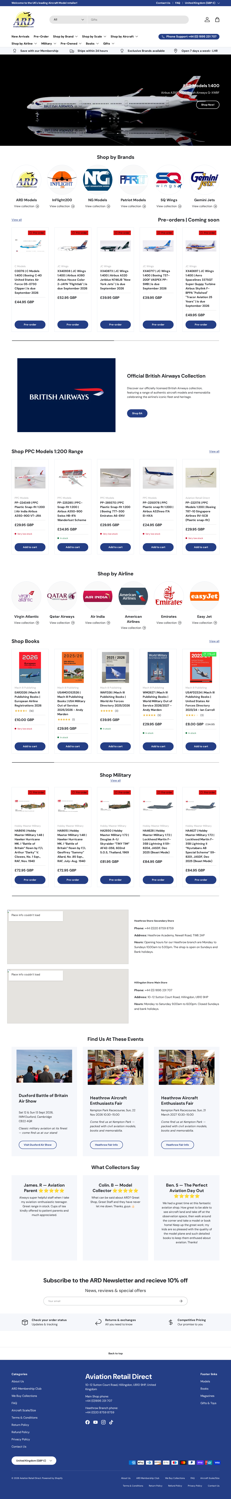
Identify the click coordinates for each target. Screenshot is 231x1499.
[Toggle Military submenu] (55, 43)
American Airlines (133, 619)
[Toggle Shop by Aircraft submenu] (136, 36)
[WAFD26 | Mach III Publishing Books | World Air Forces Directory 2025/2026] (115, 667)
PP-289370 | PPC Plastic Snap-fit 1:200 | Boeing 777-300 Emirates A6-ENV (115, 509)
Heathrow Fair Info (106, 1144)
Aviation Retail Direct (30, 1478)
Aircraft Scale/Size (24, 1410)
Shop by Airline (22, 43)
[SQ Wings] (169, 180)
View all (17, 220)
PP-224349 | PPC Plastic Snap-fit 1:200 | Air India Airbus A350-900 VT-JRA (30, 509)
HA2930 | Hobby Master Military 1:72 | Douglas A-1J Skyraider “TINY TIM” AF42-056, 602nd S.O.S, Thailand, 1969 (114, 841)
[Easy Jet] (204, 596)
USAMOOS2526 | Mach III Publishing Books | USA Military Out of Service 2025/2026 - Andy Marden (71, 703)
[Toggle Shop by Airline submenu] (35, 43)
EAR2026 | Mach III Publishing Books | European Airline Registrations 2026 (28, 699)
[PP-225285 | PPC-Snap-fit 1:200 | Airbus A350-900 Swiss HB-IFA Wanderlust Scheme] (72, 477)
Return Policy (20, 1425)
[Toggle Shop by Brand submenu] (76, 36)
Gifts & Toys (208, 1403)
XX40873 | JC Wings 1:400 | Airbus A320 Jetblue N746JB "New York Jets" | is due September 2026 (115, 279)
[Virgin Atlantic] (26, 596)
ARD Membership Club (27, 1389)
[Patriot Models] (133, 180)
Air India (98, 616)
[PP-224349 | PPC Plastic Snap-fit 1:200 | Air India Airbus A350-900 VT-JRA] (30, 477)
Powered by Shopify (52, 1478)
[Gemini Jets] (204, 180)
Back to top (115, 1353)
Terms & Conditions (25, 1417)
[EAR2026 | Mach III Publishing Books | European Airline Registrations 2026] (30, 667)
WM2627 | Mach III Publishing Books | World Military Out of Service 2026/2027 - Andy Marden (157, 701)
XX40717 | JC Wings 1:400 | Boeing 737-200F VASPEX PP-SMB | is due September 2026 (156, 279)
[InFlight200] (62, 180)
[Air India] (97, 596)
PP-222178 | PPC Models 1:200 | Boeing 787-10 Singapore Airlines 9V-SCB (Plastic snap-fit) (201, 511)
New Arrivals (20, 36)
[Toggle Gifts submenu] (113, 43)
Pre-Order (41, 36)
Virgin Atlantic (26, 616)
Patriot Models (133, 200)
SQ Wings (169, 200)
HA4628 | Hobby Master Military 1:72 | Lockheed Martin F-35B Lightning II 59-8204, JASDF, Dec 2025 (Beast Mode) (157, 841)
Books (90, 43)
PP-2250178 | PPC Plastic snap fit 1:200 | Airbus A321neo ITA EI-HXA (158, 509)
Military (46, 43)
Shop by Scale (92, 36)
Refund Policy (21, 1432)
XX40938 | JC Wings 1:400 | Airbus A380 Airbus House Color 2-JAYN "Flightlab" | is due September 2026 (72, 279)
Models (205, 1381)
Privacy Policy (21, 1439)
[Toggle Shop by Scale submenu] (105, 36)
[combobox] (119, 20)
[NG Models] (97, 180)
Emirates (168, 616)
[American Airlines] (133, 596)
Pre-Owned (69, 43)
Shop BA (137, 413)
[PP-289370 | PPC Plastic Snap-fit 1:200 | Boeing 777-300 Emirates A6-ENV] (115, 477)
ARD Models (26, 200)
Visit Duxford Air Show (38, 1144)
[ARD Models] (26, 180)
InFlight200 (62, 200)
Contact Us (163, 3)
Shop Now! (207, 104)
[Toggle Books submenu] (97, 43)
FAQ (177, 3)
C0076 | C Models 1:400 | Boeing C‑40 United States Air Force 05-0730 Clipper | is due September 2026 (28, 282)
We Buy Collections (24, 1396)
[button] (217, 20)
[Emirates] (169, 596)
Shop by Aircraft (122, 36)
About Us (18, 1381)
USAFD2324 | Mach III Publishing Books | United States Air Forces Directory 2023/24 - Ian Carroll (200, 701)
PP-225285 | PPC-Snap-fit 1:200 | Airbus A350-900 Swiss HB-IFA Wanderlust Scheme (71, 511)
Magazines (207, 1396)
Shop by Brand (63, 36)
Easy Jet (204, 616)
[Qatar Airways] (62, 596)
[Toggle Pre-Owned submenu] (80, 43)
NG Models (97, 200)
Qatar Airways (62, 616)
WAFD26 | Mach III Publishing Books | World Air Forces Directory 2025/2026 (115, 699)
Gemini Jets (204, 200)
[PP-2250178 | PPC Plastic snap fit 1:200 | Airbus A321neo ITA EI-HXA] (158, 477)
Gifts (106, 43)
